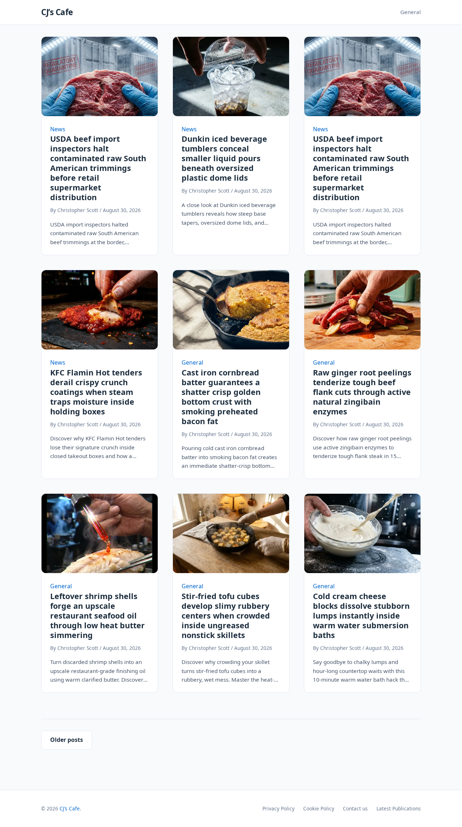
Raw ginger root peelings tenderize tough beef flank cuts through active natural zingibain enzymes (362, 392)
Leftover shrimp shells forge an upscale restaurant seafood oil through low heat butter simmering (97, 615)
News (57, 129)
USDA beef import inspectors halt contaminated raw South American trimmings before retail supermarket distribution (98, 167)
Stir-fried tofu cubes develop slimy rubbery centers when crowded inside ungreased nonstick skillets (226, 615)
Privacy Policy (278, 808)
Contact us (355, 808)
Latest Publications (398, 808)
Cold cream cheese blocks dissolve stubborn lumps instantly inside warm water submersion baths (361, 615)
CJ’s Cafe (57, 12)
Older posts (66, 740)
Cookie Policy (318, 808)
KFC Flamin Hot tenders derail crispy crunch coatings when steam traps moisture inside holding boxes (96, 392)
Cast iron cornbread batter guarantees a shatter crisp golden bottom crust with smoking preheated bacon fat (221, 396)
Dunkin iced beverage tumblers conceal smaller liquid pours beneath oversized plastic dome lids (224, 158)
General (410, 12)
